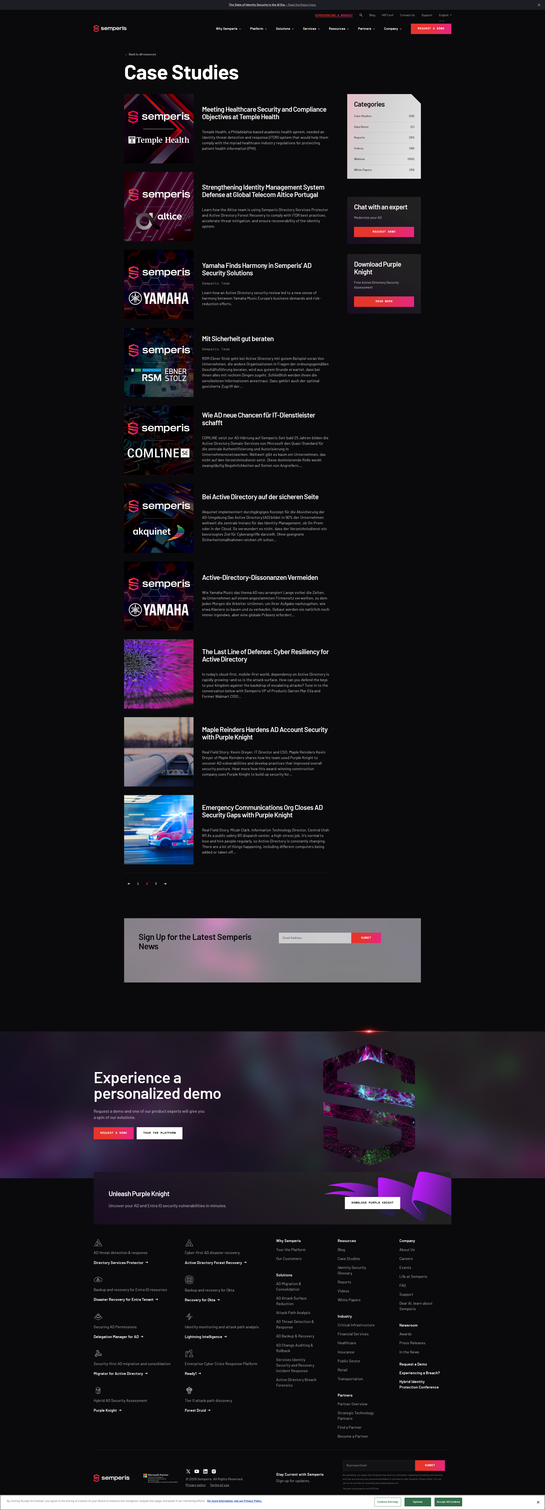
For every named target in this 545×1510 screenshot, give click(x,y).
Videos (384, 148)
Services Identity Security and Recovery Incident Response (295, 1365)
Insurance (346, 1352)
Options (417, 1502)
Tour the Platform (291, 1250)
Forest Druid (195, 1411)
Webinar (384, 159)
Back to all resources (142, 54)
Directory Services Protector (118, 1263)
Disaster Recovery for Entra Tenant (123, 1300)
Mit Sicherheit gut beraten (238, 339)
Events (405, 1268)
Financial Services (353, 1334)
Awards (405, 1334)
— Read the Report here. (272, 4)
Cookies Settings (387, 1502)
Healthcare (347, 1343)
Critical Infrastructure (356, 1325)
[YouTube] (196, 1471)
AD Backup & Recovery (295, 1336)
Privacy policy (196, 1485)
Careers (406, 1259)
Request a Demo (413, 1364)
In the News (409, 1352)
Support (427, 15)
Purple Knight (105, 1411)
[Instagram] (214, 1471)
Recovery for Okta (200, 1300)
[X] (188, 1471)
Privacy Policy (361, 951)
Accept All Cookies (448, 1502)
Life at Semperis (413, 1277)
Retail (342, 1370)
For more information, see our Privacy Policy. (234, 1501)
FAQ (402, 1286)
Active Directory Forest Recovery (213, 1263)
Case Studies (384, 116)
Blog (372, 15)
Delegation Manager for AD (116, 1337)
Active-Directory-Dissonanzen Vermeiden (260, 577)
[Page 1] (129, 884)
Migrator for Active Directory (118, 1374)
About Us (407, 1250)
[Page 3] (165, 884)
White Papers (384, 170)
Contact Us (407, 15)
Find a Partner (350, 1428)
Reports (384, 137)
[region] (272, 1502)
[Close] (538, 1502)
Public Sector (349, 1361)
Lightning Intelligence (203, 1337)
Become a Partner (353, 1437)
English (444, 15)
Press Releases (412, 1343)
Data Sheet (384, 127)
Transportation (350, 1379)
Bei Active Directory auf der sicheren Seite (260, 497)
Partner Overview (352, 1404)
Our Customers (289, 1259)
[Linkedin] (205, 1471)
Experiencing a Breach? (419, 1373)
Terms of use (219, 1485)
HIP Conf (387, 15)
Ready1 (190, 1374)
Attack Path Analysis (293, 1313)
